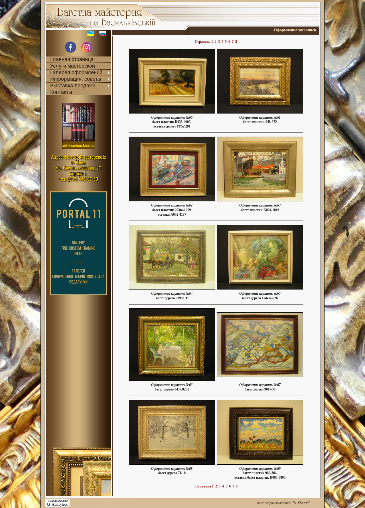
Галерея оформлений (76, 72)
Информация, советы (75, 79)
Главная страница (72, 59)
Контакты (61, 92)
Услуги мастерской (72, 66)
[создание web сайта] (306, 502)
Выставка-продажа (73, 85)
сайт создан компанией (274, 503)
